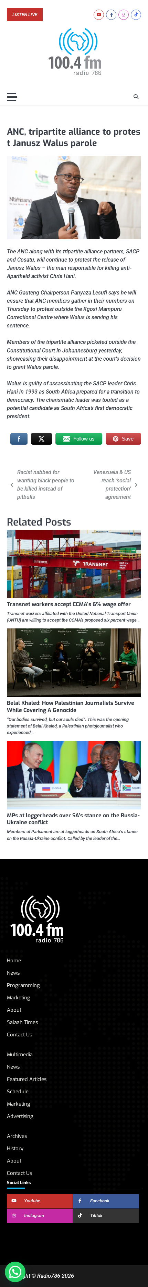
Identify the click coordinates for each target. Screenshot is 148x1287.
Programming (23, 985)
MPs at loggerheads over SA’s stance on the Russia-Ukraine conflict (73, 819)
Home (14, 960)
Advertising (20, 1116)
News (13, 973)
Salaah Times (22, 1022)
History (15, 1148)
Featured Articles (26, 1079)
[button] (15, 1272)
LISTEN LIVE (24, 14)
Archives (17, 1136)
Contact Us (19, 1034)
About (14, 1010)
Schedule (18, 1091)
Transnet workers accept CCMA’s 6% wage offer (69, 604)
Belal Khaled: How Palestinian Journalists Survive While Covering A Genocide (70, 706)
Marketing (18, 997)
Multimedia (20, 1054)
